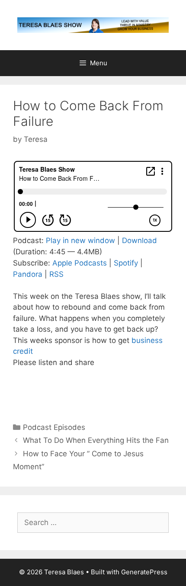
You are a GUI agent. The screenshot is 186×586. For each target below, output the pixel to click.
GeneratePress (144, 572)
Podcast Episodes (54, 427)
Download (139, 240)
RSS (56, 274)
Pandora (27, 274)
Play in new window (80, 240)
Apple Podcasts (79, 263)
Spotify (126, 263)
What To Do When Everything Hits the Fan (96, 440)
